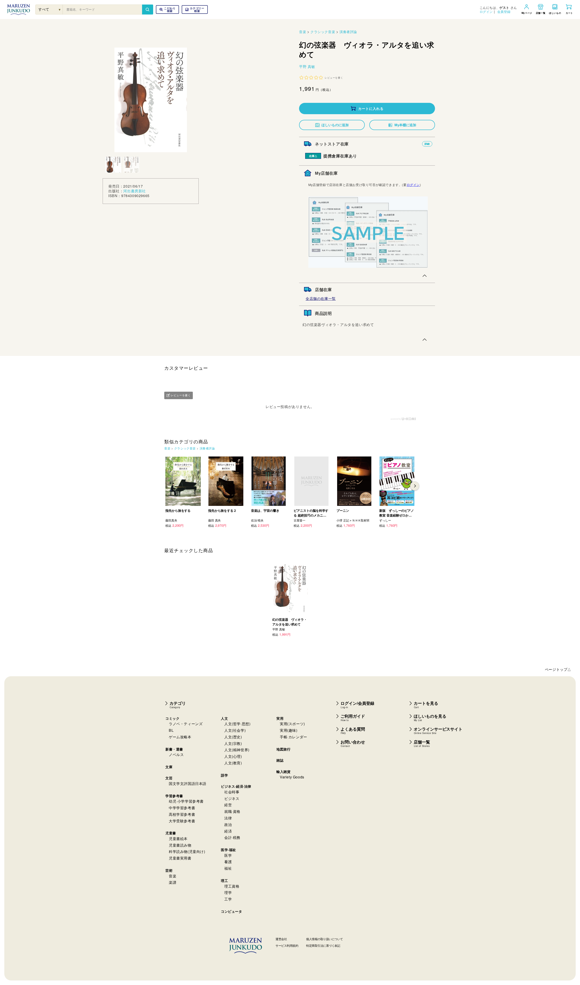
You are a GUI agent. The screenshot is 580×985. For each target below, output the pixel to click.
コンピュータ (231, 911)
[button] (195, 9)
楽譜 (172, 882)
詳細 (427, 143)
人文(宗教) (233, 743)
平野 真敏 (307, 66)
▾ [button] (60, 9)
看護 (228, 861)
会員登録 (503, 11)
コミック (172, 718)
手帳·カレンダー (293, 736)
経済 (228, 831)
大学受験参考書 (182, 820)
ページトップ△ (558, 669)
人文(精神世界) (236, 749)
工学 (228, 899)
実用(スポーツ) (292, 723)
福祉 (228, 868)
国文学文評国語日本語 (187, 783)
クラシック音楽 (322, 31)
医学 (228, 855)
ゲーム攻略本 (180, 736)
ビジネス (231, 798)
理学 (228, 892)
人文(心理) (233, 756)
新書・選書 (174, 749)
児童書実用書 (180, 858)
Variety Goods (292, 777)
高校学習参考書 (182, 814)
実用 (279, 718)
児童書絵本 (178, 838)
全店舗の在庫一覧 (321, 298)
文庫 (168, 766)
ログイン (486, 11)
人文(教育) (233, 762)
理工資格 (231, 886)
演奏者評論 (348, 31)
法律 (228, 818)
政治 (228, 824)
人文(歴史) (233, 736)
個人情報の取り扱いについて (324, 939)
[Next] (414, 485)
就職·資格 (232, 811)
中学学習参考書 (182, 807)
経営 (228, 804)
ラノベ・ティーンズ (186, 723)
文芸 (168, 777)
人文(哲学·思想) (237, 723)
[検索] (147, 9)
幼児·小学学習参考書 (186, 801)
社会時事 (231, 791)
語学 (224, 775)
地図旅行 (283, 749)
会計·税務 (232, 837)
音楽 (302, 31)
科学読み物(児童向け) (187, 851)
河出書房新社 (134, 190)
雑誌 (279, 760)
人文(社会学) (235, 730)
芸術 (168, 870)
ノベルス (176, 754)
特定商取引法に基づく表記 (323, 945)
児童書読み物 (180, 845)
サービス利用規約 (287, 945)
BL (171, 730)
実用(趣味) (288, 730)
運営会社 (281, 939)
